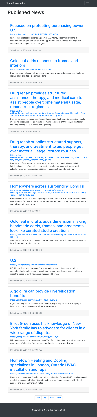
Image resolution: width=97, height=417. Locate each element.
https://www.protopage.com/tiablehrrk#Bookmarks (33, 264)
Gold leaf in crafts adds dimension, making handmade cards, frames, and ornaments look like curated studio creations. (48, 226)
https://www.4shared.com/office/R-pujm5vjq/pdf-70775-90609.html (41, 373)
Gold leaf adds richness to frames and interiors (44, 63)
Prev (45, 398)
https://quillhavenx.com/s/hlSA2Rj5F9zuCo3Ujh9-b (33, 300)
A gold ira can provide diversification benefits (42, 293)
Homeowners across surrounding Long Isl (47, 186)
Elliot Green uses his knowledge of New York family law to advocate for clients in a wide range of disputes (47, 328)
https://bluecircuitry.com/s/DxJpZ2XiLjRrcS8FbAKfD (34, 34)
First (38, 398)
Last (59, 398)
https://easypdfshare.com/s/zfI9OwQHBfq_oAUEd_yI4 (34, 336)
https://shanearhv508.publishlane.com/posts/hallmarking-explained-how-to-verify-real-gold (48, 235)
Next (52, 398)
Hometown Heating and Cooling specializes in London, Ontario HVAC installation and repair (43, 365)
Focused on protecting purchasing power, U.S (47, 27)
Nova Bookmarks (15, 3)
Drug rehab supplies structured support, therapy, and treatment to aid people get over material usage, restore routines (46, 146)
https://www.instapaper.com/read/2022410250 (31, 69)
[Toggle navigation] (87, 3)
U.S (13, 260)
